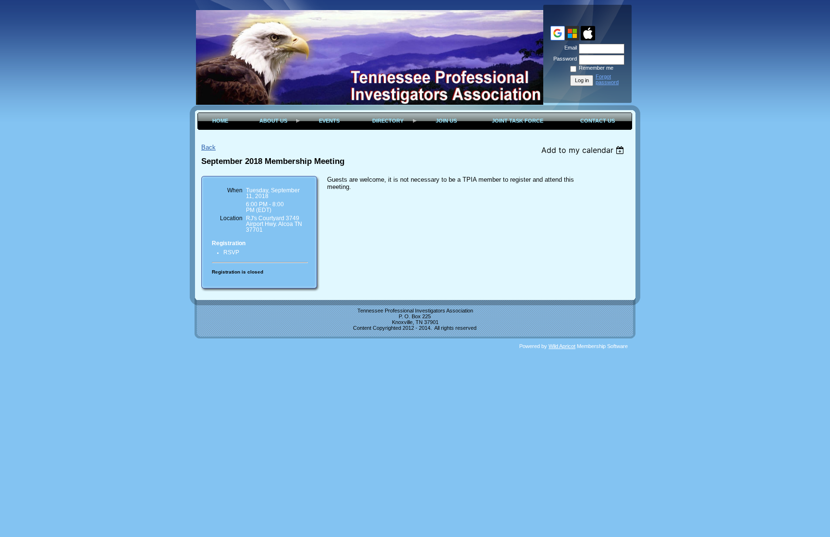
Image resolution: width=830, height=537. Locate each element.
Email (569, 47)
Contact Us (597, 121)
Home (220, 121)
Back (208, 147)
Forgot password (607, 79)
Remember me (596, 68)
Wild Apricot (562, 346)
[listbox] (583, 150)
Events (329, 121)
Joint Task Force (517, 121)
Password (563, 59)
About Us (273, 121)
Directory (387, 121)
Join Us (446, 121)
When (235, 190)
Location (231, 218)
